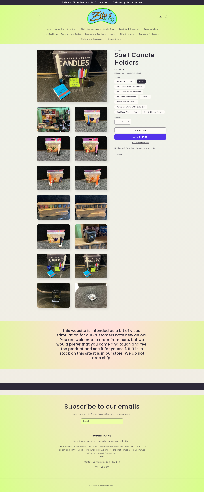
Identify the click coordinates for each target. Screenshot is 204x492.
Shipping (118, 73)
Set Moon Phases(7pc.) (127, 112)
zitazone (98, 485)
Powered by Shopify (108, 485)
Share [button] (119, 154)
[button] (39, 16)
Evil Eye (145, 97)
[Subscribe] (120, 421)
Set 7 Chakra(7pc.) (153, 112)
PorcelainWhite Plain (126, 102)
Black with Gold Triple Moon (129, 86)
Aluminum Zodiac (125, 81)
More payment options (140, 143)
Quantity (117, 117)
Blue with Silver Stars (126, 97)
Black (141, 81)
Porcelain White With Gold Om (131, 107)
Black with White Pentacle (129, 91)
